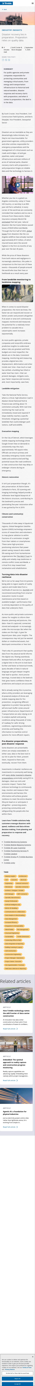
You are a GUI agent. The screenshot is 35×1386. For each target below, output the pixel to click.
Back (5, 9)
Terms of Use (26, 1367)
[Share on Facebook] (3, 60)
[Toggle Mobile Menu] (33, 3)
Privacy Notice (10, 1369)
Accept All (17, 1384)
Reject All (17, 1378)
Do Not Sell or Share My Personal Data (17, 1373)
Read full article (9, 1029)
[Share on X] (6, 60)
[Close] (33, 1357)
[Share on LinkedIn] (9, 60)
